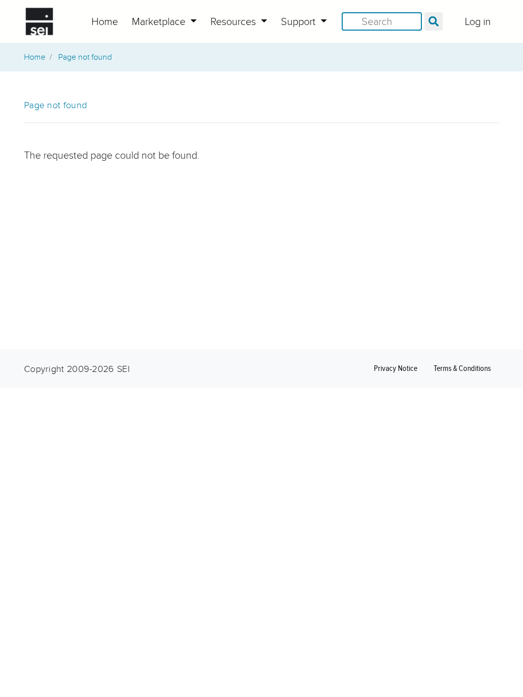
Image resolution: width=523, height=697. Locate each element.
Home (104, 21)
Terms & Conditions (462, 368)
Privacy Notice (395, 368)
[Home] (39, 21)
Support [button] (299, 21)
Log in (478, 21)
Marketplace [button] (160, 21)
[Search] (433, 21)
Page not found (85, 57)
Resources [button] (234, 21)
